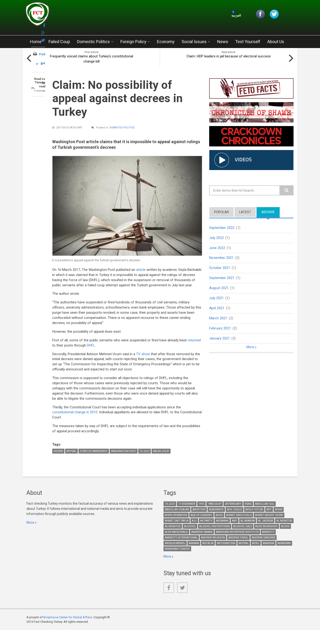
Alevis (285, 526)
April (255, 543)
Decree (58, 451)
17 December (186, 503)
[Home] (81, 15)
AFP (269, 509)
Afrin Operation (176, 515)
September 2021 (221, 278)
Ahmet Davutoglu (239, 515)
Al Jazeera (265, 520)
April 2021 (216, 308)
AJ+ (194, 520)
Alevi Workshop (266, 526)
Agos (219, 515)
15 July (144, 451)
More (250, 347)
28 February (233, 503)
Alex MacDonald (176, 531)
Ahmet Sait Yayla (176, 520)
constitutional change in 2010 (74, 412)
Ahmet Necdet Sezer (269, 515)
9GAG (248, 503)
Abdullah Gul (264, 503)
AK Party (206, 520)
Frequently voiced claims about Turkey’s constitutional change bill (91, 58)
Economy (166, 41)
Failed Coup (59, 41)
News (222, 41)
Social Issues (194, 41)
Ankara (194, 543)
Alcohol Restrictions (214, 526)
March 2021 (218, 318)
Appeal (71, 451)
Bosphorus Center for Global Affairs (67, 617)
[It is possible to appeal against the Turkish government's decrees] (127, 206)
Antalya (207, 543)
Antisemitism (226, 543)
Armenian (284, 543)
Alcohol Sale (242, 526)
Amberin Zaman (201, 531)
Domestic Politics (93, 41)
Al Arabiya (248, 520)
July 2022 (216, 238)
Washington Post (123, 451)
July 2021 (216, 298)
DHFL (91, 345)
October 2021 (219, 268)
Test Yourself (247, 41)
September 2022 (221, 228)
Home (35, 41)
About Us (275, 41)
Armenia (268, 543)
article (140, 270)
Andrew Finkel (238, 537)
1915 (201, 503)
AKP (234, 520)
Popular (221, 212)
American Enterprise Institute (237, 531)
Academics (216, 509)
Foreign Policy (133, 41)
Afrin (278, 509)
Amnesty (268, 531)
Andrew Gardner (263, 537)
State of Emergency (94, 451)
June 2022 (217, 248)
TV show (143, 354)
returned (194, 340)
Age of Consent (201, 515)
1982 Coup (214, 503)
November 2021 (221, 258)
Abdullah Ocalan (177, 509)
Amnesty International (181, 537)
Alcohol (190, 526)
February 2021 (220, 328)
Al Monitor (284, 520)
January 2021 (219, 338)
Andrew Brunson (213, 537)
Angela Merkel (175, 543)
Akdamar (222, 520)
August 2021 (219, 288)
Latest (245, 212)
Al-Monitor (173, 526)
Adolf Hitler (254, 509)
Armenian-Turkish (177, 548)
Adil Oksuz (234, 509)
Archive (270, 212)
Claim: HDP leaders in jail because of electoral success (228, 56)
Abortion (199, 509)
